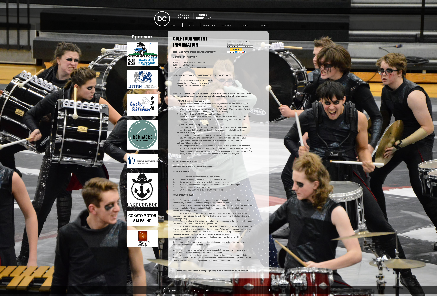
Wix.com (210, 291)
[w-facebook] (270, 291)
